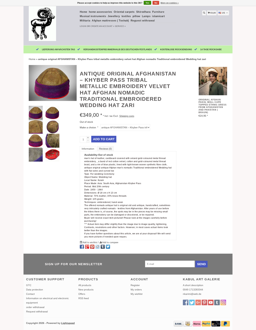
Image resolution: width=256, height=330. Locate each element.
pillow (136, 16)
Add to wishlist (90, 242)
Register (135, 285)
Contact (30, 294)
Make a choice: (89, 127)
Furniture (158, 11)
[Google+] (198, 302)
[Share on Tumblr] (103, 247)
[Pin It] (92, 247)
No (155, 3)
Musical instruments (93, 16)
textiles (126, 16)
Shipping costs (126, 116)
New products (86, 289)
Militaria (85, 20)
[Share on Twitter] (108, 247)
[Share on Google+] (87, 247)
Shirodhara (143, 11)
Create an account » (102, 26)
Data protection (34, 289)
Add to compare (110, 242)
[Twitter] (192, 302)
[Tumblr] (217, 302)
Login (83, 26)
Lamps (146, 16)
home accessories (100, 11)
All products (84, 285)
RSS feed (83, 298)
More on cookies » (170, 3)
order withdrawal (35, 307)
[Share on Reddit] (97, 247)
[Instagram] (223, 302)
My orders (136, 289)
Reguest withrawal (143, 20)
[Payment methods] (178, 323)
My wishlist (136, 294)
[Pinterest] (204, 302)
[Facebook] (185, 302)
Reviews (105, 148)
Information (88, 148)
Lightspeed (68, 323)
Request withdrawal (37, 311)
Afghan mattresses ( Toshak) (110, 20)
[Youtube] (211, 302)
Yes (147, 3)
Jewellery (114, 16)
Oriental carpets (124, 11)
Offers (81, 294)
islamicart (158, 16)
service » (120, 26)
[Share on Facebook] (82, 247)
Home (83, 11)
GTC (28, 285)
